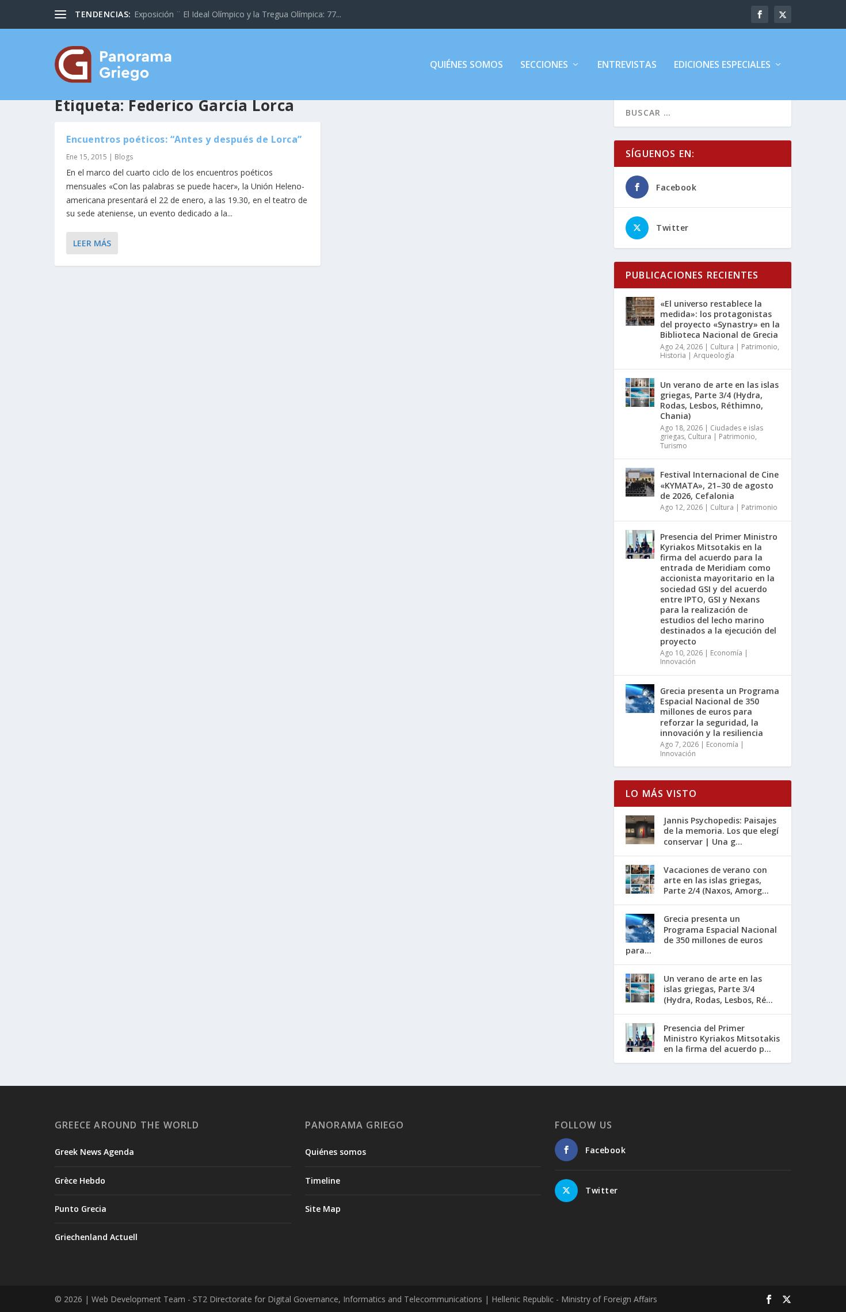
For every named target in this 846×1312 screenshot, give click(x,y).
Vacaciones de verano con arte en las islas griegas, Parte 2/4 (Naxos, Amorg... (716, 880)
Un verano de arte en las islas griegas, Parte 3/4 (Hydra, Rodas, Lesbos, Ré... (718, 989)
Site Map (323, 1208)
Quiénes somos (466, 65)
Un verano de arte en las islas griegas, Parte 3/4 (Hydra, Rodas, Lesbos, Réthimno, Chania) (719, 400)
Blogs (124, 157)
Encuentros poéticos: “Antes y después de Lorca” (184, 139)
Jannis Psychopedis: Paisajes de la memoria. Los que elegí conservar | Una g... (721, 830)
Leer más (92, 243)
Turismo (673, 446)
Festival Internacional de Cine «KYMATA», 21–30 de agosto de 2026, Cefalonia (719, 485)
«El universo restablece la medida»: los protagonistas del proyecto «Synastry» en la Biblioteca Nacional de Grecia (720, 319)
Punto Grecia (80, 1208)
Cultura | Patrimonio (744, 347)
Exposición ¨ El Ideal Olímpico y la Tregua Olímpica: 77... (237, 14)
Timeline (322, 1180)
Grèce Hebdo (80, 1180)
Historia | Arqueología (697, 355)
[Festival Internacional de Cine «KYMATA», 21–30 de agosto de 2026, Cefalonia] (640, 482)
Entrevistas (627, 65)
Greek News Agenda (94, 1151)
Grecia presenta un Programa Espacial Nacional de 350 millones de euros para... (701, 934)
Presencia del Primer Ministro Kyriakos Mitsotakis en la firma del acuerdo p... (722, 1038)
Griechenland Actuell (96, 1236)
